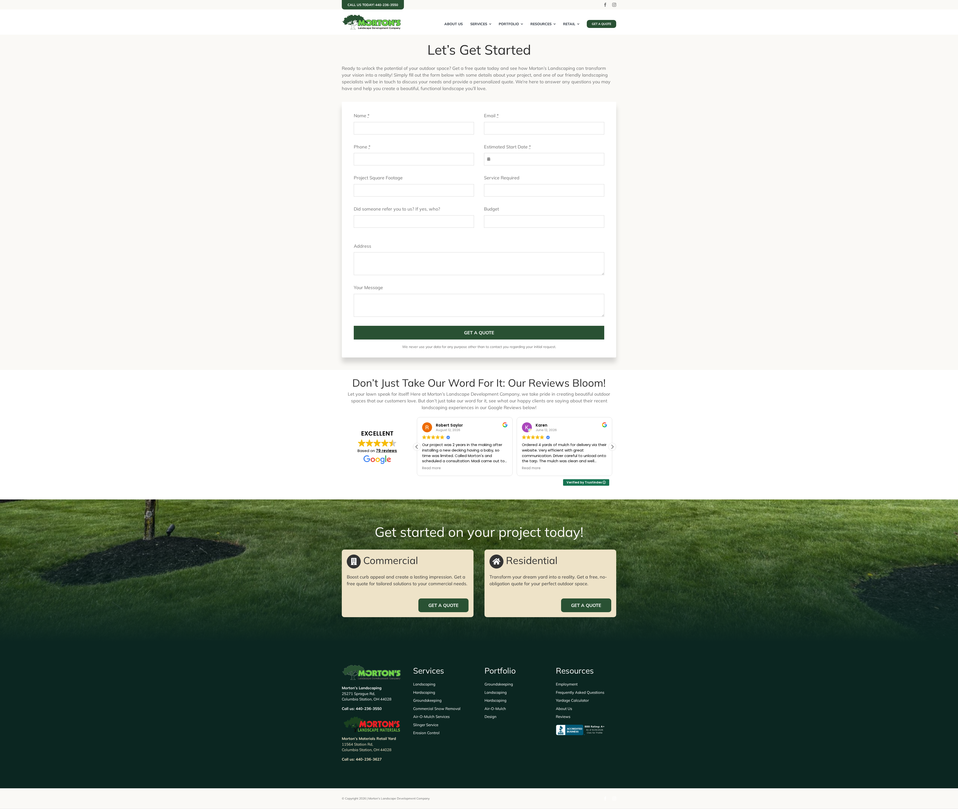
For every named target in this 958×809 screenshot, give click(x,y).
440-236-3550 (369, 708)
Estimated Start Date (507, 147)
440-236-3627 (369, 759)
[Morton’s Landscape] (372, 16)
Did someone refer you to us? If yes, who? (397, 209)
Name (361, 115)
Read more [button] (431, 468)
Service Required (501, 178)
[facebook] (605, 5)
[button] (612, 447)
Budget (491, 209)
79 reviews (386, 450)
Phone (362, 147)
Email (491, 115)
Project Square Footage (378, 178)
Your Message (368, 287)
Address (362, 246)
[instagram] (614, 5)
